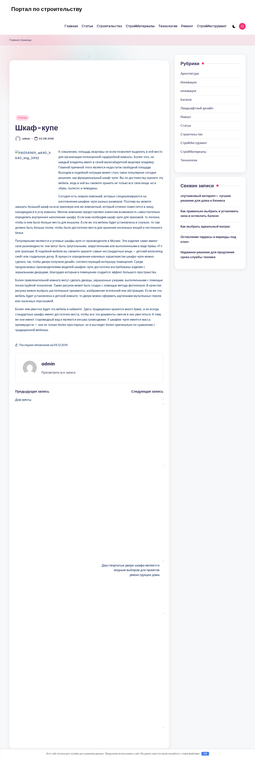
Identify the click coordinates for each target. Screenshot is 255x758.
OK (205, 753)
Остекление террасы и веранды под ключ (208, 239)
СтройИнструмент (194, 143)
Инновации (189, 82)
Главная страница (20, 40)
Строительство (192, 134)
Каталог (186, 100)
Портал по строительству (46, 8)
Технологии (189, 160)
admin (48, 364)
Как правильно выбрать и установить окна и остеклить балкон (209, 213)
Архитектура (190, 73)
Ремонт (186, 117)
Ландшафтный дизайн (197, 108)
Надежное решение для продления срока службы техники (207, 254)
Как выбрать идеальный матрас (205, 226)
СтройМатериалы (193, 152)
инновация (188, 91)
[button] (58, 372)
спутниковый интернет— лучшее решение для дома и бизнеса (206, 198)
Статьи (22, 117)
